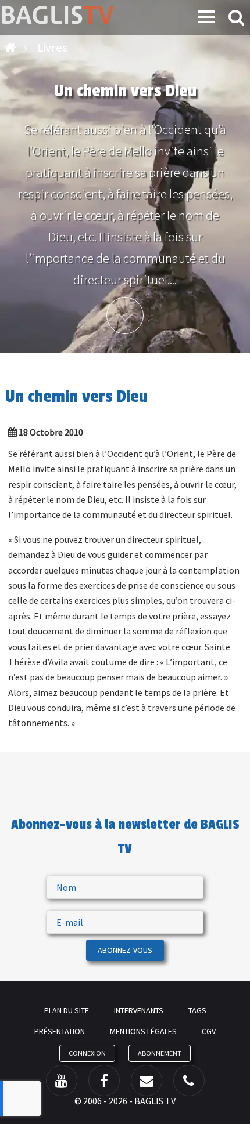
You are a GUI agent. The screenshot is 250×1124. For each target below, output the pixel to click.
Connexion (87, 1053)
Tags (197, 1010)
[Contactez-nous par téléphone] (189, 1080)
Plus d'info (125, 315)
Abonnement (159, 1053)
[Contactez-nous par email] (146, 1080)
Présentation (59, 1031)
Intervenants (138, 1010)
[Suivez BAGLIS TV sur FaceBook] (104, 1080)
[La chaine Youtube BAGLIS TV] (61, 1080)
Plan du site (66, 1010)
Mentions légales (143, 1031)
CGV (209, 1031)
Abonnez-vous (125, 950)
